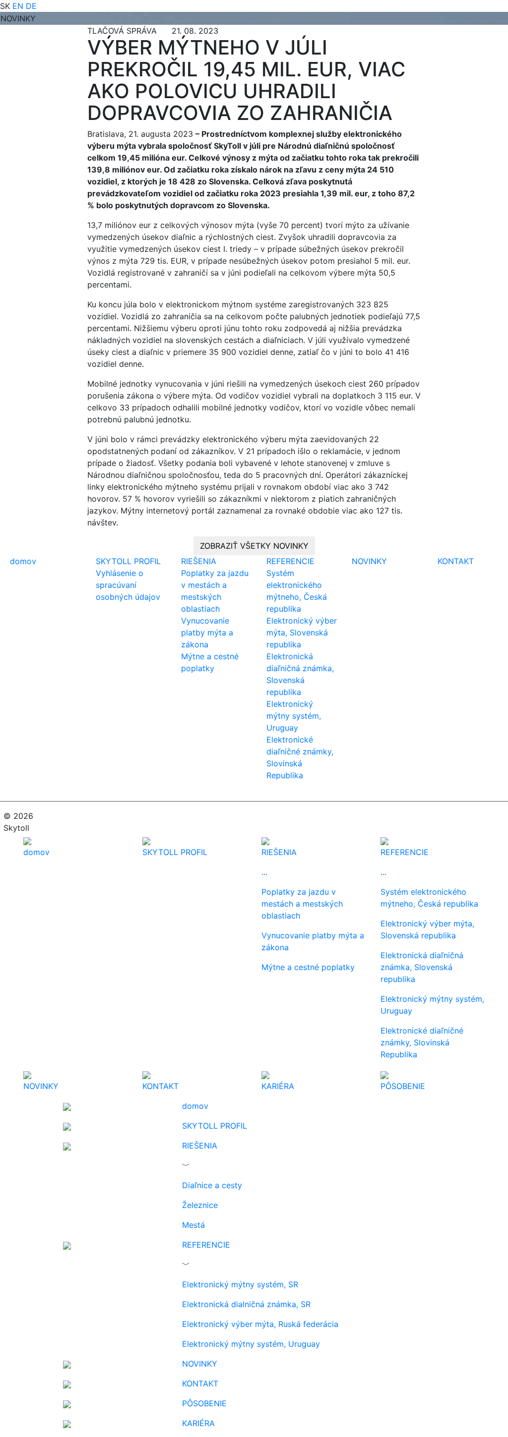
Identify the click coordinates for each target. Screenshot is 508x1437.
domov (23, 561)
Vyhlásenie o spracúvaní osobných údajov (128, 585)
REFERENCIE (290, 561)
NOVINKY (369, 561)
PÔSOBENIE (204, 1403)
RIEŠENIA (198, 561)
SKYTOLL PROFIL (128, 561)
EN (17, 6)
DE (31, 6)
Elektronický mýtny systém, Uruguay (293, 716)
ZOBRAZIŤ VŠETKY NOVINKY (254, 546)
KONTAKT (456, 561)
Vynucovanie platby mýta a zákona (207, 632)
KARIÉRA (198, 1423)
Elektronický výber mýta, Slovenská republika (301, 632)
